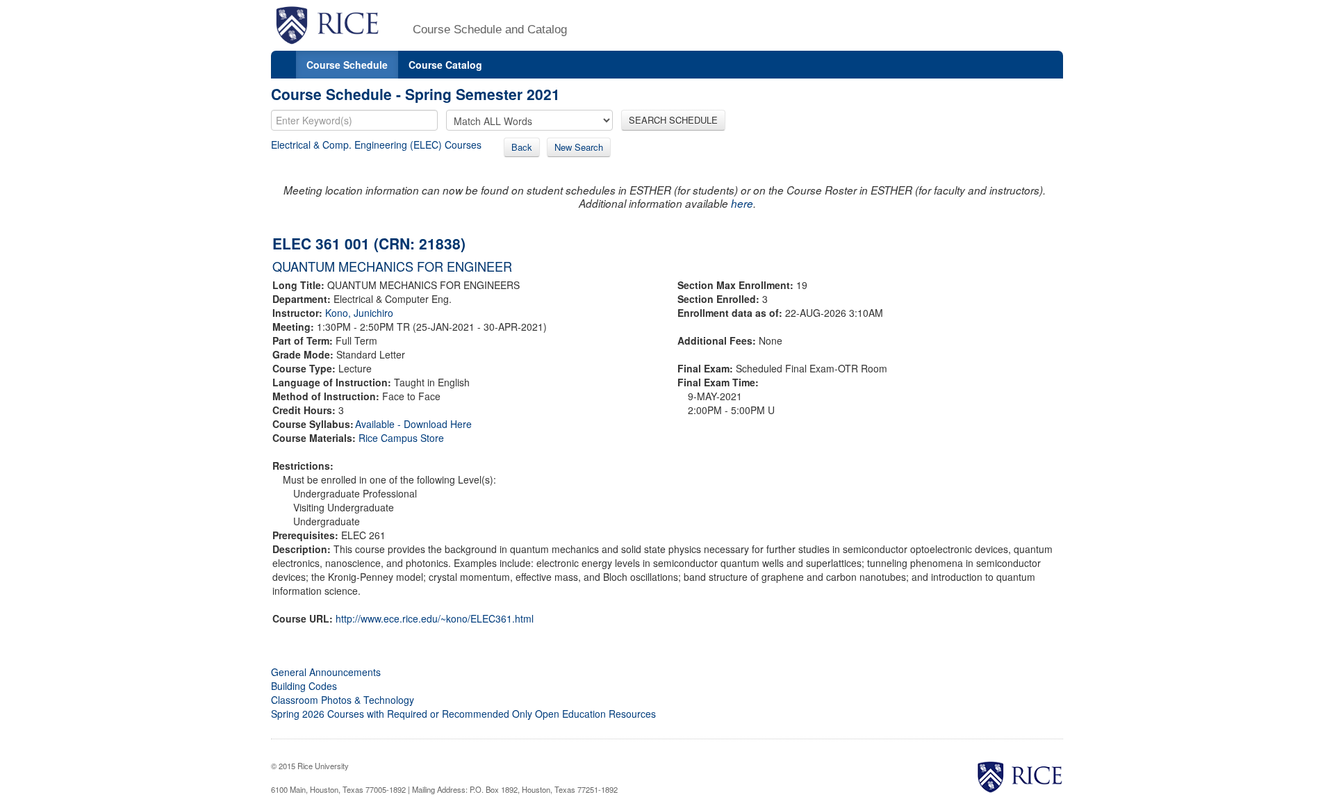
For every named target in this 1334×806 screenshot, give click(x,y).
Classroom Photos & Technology (342, 700)
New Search (578, 147)
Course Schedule (347, 65)
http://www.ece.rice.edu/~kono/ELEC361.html (435, 618)
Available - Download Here (413, 424)
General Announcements (326, 672)
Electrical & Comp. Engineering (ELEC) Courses (376, 144)
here (742, 203)
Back (521, 147)
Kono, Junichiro (359, 313)
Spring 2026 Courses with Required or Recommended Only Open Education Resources (463, 714)
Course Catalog (445, 65)
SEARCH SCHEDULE (673, 119)
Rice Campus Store (401, 438)
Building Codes (304, 686)
